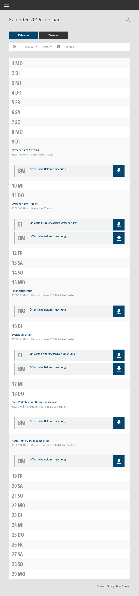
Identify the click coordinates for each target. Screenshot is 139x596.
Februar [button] (30, 46)
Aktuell (70, 46)
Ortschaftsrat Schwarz (25, 150)
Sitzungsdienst (118, 586)
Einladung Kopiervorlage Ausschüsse (52, 353)
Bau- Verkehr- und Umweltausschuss (34, 402)
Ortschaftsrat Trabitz (25, 203)
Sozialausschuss (22, 334)
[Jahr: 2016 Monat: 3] (58, 46)
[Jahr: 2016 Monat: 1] (14, 46)
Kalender (23, 35)
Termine (53, 35)
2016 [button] (46, 46)
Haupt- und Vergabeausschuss (31, 440)
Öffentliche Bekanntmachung (48, 169)
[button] (119, 171)
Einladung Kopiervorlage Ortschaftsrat (53, 223)
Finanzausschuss (22, 290)
